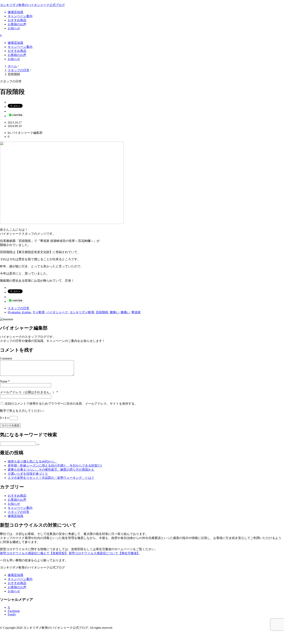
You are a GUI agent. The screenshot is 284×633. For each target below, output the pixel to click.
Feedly (12, 614)
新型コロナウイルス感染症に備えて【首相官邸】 (34, 553)
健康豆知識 (15, 12)
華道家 (136, 312)
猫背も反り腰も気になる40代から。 (32, 461)
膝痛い (125, 312)
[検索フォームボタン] (38, 444)
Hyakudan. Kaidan (19, 312)
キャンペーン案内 (20, 16)
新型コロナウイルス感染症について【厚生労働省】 (104, 553)
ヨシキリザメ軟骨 (82, 312)
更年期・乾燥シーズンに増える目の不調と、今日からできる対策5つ (55, 465)
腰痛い (114, 312)
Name (3, 381)
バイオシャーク (57, 312)
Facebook (14, 611)
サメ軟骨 (38, 312)
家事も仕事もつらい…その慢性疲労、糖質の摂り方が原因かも (51, 469)
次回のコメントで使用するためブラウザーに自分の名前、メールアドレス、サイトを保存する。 (71, 403)
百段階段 (102, 312)
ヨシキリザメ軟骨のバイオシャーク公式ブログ (32, 5)
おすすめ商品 (17, 20)
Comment (6, 358)
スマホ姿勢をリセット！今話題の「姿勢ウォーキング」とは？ (51, 477)
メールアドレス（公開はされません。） (28, 392)
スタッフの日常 (18, 308)
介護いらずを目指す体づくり (28, 473)
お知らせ (14, 28)
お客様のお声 (17, 24)
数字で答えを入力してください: (22, 410)
